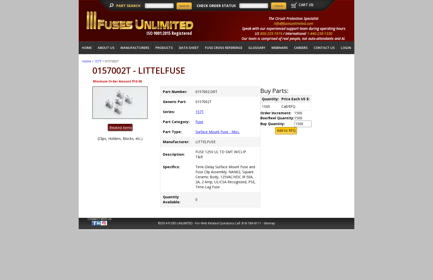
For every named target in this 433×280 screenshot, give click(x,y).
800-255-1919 (271, 33)
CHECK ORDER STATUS (216, 5)
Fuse (199, 121)
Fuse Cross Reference (223, 47)
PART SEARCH (128, 5)
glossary (256, 47)
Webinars (279, 47)
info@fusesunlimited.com (293, 23)
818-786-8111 (251, 223)
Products (164, 47)
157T (97, 61)
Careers (301, 47)
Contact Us (324, 47)
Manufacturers (135, 47)
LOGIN (346, 47)
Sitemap (269, 223)
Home (87, 47)
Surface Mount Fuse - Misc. (217, 131)
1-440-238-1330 (319, 33)
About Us (106, 47)
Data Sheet (189, 47)
